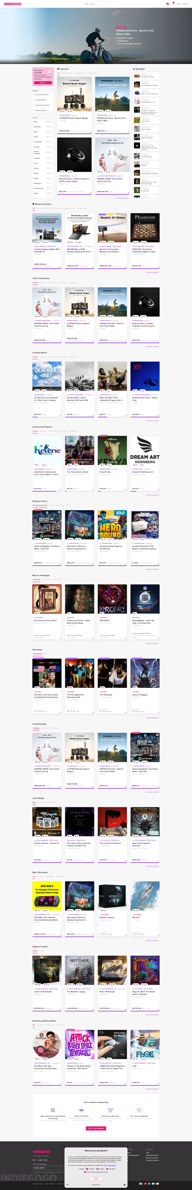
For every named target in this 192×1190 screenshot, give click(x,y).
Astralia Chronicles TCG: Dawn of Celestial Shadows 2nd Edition (144, 548)
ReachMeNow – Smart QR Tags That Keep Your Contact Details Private (143, 623)
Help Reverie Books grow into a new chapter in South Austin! (46, 474)
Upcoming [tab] (43, 282)
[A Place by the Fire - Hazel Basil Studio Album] (79, 599)
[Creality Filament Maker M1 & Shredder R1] (47, 227)
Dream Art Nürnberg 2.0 (142, 472)
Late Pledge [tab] (63, 282)
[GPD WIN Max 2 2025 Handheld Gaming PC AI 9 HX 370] (79, 227)
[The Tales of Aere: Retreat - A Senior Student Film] (79, 821)
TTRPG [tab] (51, 505)
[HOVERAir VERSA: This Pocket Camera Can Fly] (112, 155)
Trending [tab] (36, 728)
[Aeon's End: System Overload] (145, 821)
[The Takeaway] (112, 673)
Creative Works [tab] (80, 73)
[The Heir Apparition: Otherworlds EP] (79, 673)
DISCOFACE (104, 620)
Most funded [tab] (45, 728)
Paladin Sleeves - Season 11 (46, 843)
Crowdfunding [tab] (53, 282)
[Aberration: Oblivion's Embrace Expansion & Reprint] (79, 524)
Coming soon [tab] (37, 654)
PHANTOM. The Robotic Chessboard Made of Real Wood (143, 251)
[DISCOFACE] (112, 599)
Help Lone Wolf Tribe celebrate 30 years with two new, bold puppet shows (112, 400)
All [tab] (58, 73)
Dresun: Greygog (139, 695)
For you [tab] (35, 282)
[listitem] (43, 121)
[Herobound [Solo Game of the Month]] (112, 524)
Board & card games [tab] (40, 505)
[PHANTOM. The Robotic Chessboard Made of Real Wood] (145, 227)
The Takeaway (106, 695)
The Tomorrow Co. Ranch (77, 472)
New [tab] (45, 654)
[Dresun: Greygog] (145, 673)
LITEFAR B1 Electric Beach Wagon (73, 118)
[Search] (84, 4)
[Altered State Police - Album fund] (145, 376)
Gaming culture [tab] (82, 208)
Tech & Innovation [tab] (67, 73)
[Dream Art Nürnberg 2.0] (145, 450)
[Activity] (172, 4)
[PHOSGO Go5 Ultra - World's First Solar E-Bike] (112, 94)
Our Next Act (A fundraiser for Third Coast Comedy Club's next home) (46, 400)
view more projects (122, 198)
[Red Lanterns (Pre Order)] (47, 599)
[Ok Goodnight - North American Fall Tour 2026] (79, 376)
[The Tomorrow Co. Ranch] (79, 450)
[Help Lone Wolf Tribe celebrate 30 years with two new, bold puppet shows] (112, 376)
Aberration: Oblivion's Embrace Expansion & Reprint (76, 548)
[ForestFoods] (112, 450)
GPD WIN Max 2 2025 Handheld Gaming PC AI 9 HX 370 (79, 251)
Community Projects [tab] (68, 208)
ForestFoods (105, 472)
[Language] (167, 4)
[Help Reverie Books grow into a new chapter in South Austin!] (47, 450)
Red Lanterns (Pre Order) (45, 620)
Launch (42, 82)
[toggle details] (91, 133)
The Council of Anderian (110, 843)
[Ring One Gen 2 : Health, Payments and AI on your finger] (74, 155)
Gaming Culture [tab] (92, 73)
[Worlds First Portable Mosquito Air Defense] (112, 227)
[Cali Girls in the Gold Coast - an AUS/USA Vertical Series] (47, 673)
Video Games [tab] (60, 505)
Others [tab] (68, 505)
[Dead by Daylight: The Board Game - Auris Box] (47, 524)
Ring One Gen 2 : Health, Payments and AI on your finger (143, 326)
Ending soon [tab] (73, 282)
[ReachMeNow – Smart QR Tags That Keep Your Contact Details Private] (145, 599)
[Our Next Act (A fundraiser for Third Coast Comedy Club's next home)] (47, 376)
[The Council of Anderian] (112, 821)
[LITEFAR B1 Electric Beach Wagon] (74, 94)
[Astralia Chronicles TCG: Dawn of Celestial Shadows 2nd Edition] (145, 524)
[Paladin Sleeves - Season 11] (47, 821)
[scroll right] (128, 73)
